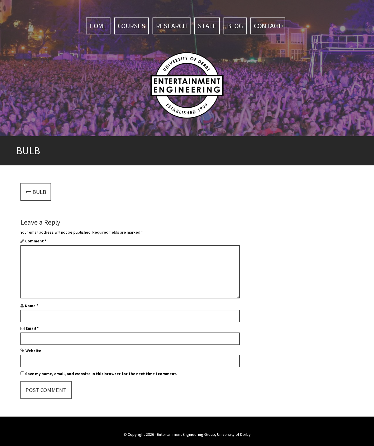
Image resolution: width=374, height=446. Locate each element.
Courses (131, 25)
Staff (207, 25)
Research (171, 25)
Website (33, 350)
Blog (235, 25)
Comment (35, 241)
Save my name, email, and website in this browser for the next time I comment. (101, 373)
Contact (268, 25)
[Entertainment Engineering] (187, 85)
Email (32, 328)
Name (31, 305)
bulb (38, 191)
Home (98, 25)
